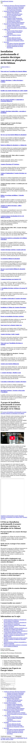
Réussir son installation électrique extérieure (12, 316)
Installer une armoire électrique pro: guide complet (14, 90)
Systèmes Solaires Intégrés (13, 25)
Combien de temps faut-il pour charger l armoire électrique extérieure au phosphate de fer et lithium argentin (15, 635)
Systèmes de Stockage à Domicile (15, 8)
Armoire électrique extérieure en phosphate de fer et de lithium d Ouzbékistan (15, 620)
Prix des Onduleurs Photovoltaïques (15, 22)
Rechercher (18, 736)
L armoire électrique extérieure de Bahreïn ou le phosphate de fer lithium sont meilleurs (15, 628)
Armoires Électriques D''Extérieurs (10, 164)
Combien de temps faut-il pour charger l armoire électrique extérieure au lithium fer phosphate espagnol (15, 639)
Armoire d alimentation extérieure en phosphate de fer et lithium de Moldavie (15, 645)
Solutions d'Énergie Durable (14, 37)
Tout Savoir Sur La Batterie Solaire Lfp (11, 325)
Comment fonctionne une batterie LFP (11, 279)
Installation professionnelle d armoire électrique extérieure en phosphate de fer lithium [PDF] (12, 516)
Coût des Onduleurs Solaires (14, 35)
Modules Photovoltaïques (13, 12)
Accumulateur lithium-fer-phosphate (10, 258)
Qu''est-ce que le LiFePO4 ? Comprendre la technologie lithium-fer (12, 100)
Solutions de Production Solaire (14, 14)
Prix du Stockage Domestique (14, 9)
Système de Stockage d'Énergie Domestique (14, 5)
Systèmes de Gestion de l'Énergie (15, 44)
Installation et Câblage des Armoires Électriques (13, 307)
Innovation (6, 42)
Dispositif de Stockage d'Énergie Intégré (13, 23)
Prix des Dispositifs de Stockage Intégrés (17, 28)
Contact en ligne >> (5, 66)
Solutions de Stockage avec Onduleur (16, 26)
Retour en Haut (9, 739)
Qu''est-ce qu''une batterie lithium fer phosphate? (14, 134)
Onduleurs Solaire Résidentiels (14, 18)
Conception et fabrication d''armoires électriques (13, 298)
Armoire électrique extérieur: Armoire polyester (13, 249)
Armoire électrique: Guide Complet (10, 334)
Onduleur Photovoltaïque (10, 16)
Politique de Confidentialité (16, 738)
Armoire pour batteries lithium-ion (10, 363)
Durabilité (6, 36)
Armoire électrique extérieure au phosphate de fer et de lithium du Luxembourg (15, 623)
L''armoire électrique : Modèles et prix (11, 372)
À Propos (3, 738)
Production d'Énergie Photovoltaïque (13, 11)
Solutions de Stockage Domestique (15, 7)
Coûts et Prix (7, 29)
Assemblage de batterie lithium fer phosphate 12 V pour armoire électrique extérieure (15, 631)
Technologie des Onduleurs (13, 21)
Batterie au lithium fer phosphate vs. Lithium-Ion (14, 145)
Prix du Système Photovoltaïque (15, 30)
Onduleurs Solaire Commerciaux (15, 19)
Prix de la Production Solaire (14, 15)
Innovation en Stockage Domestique (16, 43)
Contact (7, 738)
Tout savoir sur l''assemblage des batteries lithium (14, 71)
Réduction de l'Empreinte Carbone (15, 40)
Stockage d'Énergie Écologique (14, 39)
